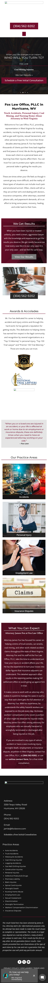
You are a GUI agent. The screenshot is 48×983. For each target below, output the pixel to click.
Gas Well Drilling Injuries (15, 866)
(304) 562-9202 (30, 755)
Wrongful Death (12, 888)
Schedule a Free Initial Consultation (20, 834)
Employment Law (12, 895)
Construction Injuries (14, 869)
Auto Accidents (11, 850)
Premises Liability (12, 879)
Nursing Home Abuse (14, 892)
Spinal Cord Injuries (13, 885)
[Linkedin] (28, 962)
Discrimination (11, 901)
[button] (24, 34)
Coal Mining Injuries (13, 860)
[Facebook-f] (20, 962)
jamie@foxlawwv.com (15, 828)
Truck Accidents (11, 854)
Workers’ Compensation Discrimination (21, 907)
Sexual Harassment (13, 898)
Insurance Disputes (13, 911)
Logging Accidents (13, 863)
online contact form (18, 759)
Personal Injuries (12, 873)
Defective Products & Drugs (16, 876)
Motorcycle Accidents (14, 857)
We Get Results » (24, 75)
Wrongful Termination (14, 904)
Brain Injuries (10, 882)
